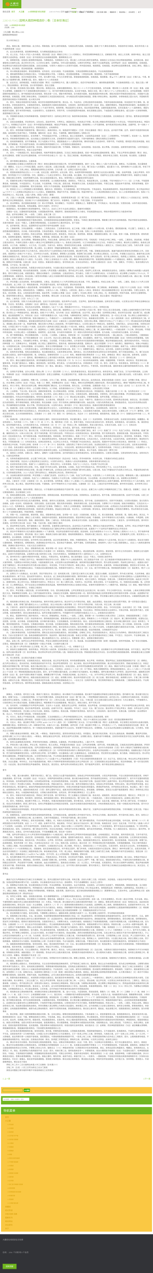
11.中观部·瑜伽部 (12, 1162)
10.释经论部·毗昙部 (13, 1158)
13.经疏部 (10, 1169)
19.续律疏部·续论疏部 (17, 25)
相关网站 (122, 12)
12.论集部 (10, 1166)
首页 (66, 12)
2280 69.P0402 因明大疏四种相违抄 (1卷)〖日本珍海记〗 (36, 20)
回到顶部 (9, 1266)
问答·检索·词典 (101, 12)
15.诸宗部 (10, 1177)
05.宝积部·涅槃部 (12, 1139)
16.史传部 (10, 1181)
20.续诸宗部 (11, 1196)
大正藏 (74, 12)
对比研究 (132, 12)
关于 (139, 12)
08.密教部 (10, 1151)
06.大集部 (10, 1143)
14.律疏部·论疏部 (12, 1173)
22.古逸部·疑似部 (12, 1203)
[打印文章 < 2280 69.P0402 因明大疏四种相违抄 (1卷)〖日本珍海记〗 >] (149, 25)
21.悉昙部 (10, 1199)
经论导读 (90, 12)
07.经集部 (10, 1147)
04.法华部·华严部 (12, 1136)
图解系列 (113, 12)
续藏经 (81, 12)
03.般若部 (10, 1132)
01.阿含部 (10, 1125)
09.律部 (9, 1154)
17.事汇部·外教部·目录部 (15, 1184)
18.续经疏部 (11, 1188)
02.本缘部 (10, 1128)
